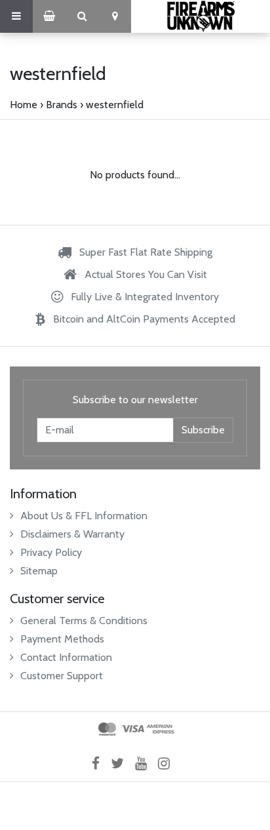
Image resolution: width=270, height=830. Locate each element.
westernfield (115, 104)
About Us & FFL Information (83, 515)
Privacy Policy (51, 552)
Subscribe (203, 430)
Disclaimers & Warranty (72, 534)
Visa (132, 729)
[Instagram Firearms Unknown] (168, 763)
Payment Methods (62, 639)
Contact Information (66, 657)
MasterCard (107, 729)
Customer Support (61, 675)
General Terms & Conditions (83, 620)
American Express (160, 729)
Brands (61, 104)
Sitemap (39, 570)
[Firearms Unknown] (200, 16)
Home (23, 104)
